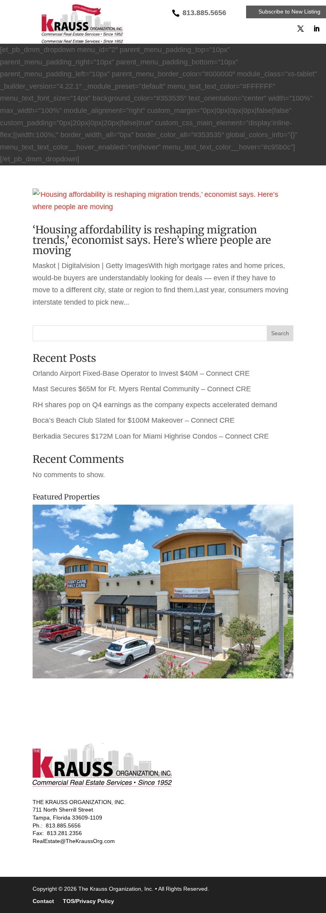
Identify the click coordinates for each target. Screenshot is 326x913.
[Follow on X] (300, 28)
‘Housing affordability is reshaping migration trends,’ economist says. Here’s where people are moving (152, 240)
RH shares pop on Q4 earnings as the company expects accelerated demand (155, 405)
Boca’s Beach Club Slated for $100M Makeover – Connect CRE (134, 420)
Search (280, 333)
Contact (43, 901)
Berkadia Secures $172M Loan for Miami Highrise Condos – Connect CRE (151, 436)
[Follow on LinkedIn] (316, 28)
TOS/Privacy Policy (88, 901)
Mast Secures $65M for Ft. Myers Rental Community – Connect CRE (142, 389)
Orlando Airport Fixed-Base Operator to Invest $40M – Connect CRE (141, 373)
